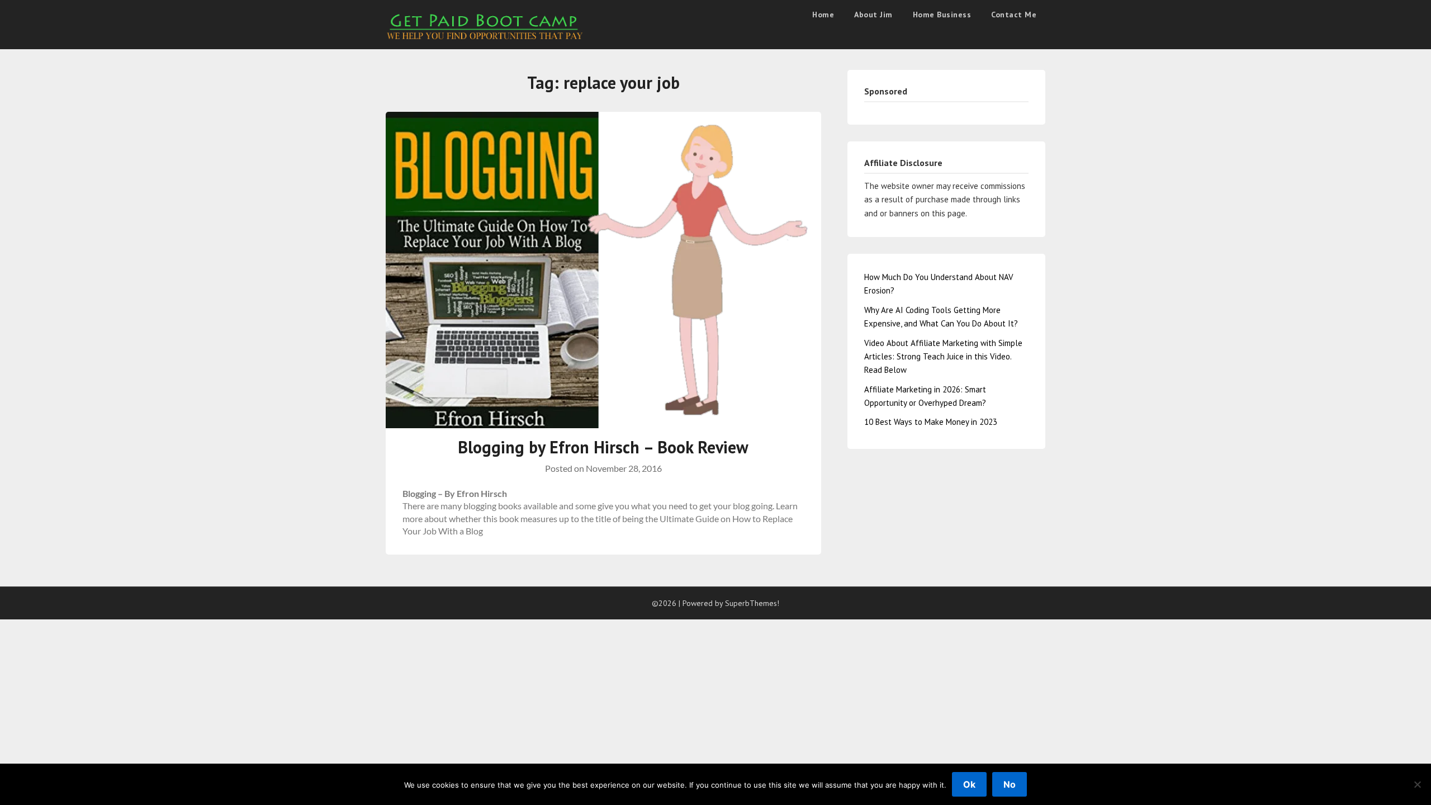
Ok (969, 784)
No (1009, 784)
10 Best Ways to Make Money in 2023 (930, 421)
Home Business (942, 15)
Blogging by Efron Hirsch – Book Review (603, 447)
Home (823, 15)
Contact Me (1013, 15)
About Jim (873, 15)
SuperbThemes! (752, 603)
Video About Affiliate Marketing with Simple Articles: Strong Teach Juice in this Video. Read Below (943, 357)
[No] (1417, 784)
